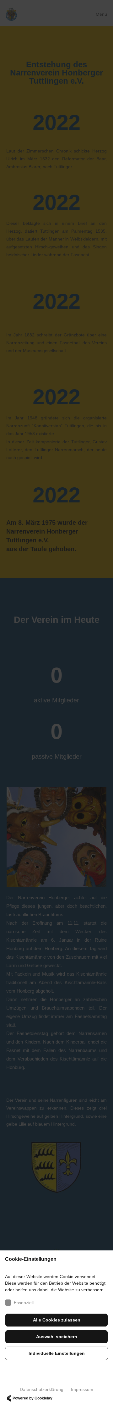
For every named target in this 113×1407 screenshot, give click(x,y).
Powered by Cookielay (32, 1398)
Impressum (82, 1389)
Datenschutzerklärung (41, 1389)
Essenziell (24, 1302)
